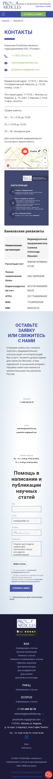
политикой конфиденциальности (23, 571)
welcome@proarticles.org (24, 62)
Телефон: (15, 527)
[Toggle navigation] (4, 14)
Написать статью (26, 655)
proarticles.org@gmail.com (25, 69)
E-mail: (14, 516)
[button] (48, 774)
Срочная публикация (26, 652)
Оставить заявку (33, 14)
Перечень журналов (26, 663)
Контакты (26, 748)
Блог (26, 744)
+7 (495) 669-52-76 (21, 55)
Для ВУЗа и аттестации (26, 678)
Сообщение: (16, 539)
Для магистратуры (26, 667)
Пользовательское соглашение (26, 776)
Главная (5, 21)
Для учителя (26, 674)
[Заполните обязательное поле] (26, 521)
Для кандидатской (27, 670)
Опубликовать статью (26, 648)
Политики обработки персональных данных (27, 580)
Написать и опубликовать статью (26, 659)
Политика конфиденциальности (26, 772)
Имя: (13, 504)
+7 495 (26, 709)
